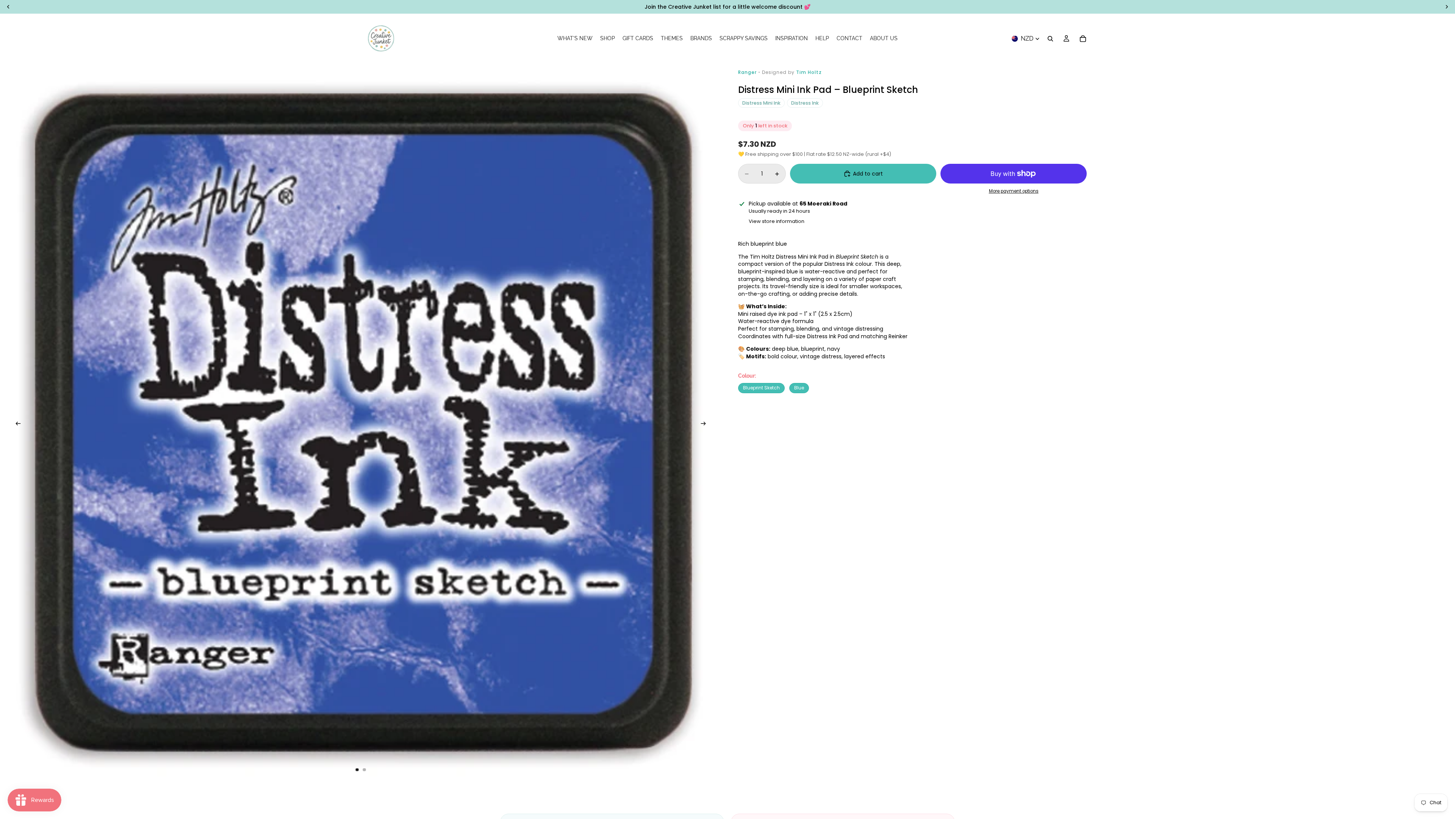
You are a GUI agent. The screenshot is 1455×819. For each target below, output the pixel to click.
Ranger (748, 72)
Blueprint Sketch (761, 387)
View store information (776, 221)
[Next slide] (705, 424)
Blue (799, 387)
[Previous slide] (16, 424)
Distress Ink (805, 103)
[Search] (1050, 38)
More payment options (1014, 191)
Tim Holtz (809, 72)
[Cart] (1083, 38)
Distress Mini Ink (761, 103)
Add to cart (868, 173)
